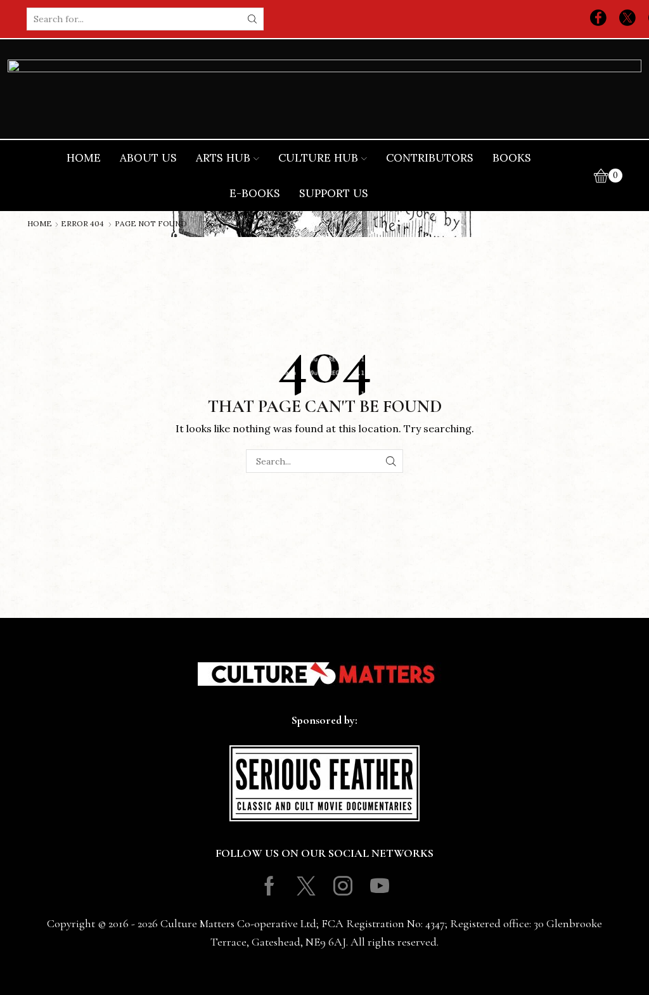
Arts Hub (223, 158)
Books (511, 158)
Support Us (333, 193)
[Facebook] (598, 19)
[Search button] (252, 19)
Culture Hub (318, 158)
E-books (254, 193)
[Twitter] (627, 19)
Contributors (429, 158)
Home (84, 158)
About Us (148, 158)
